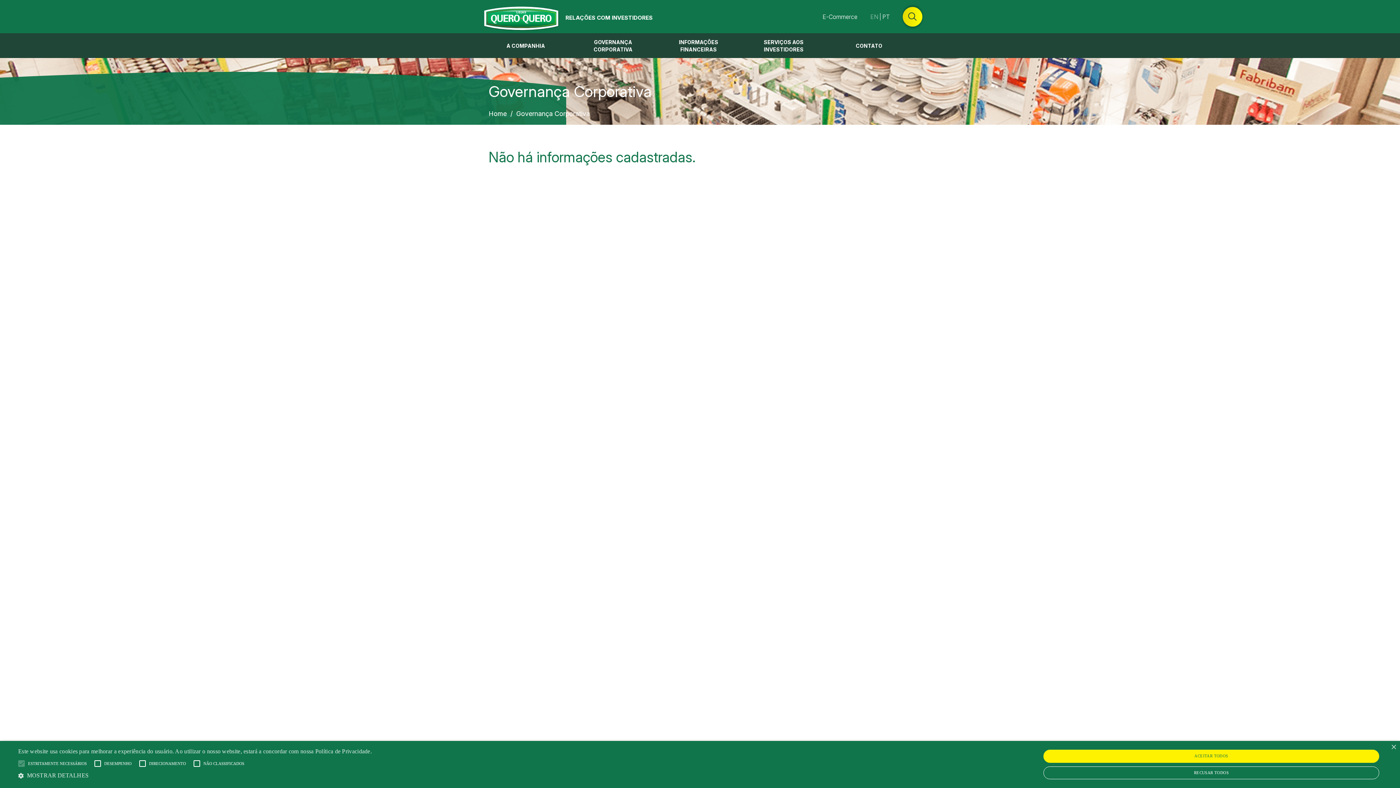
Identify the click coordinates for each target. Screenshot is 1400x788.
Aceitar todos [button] (1211, 756)
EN (874, 16)
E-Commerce (840, 16)
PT (886, 16)
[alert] (700, 764)
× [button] (1393, 747)
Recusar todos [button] (1211, 772)
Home (498, 113)
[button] (195, 775)
